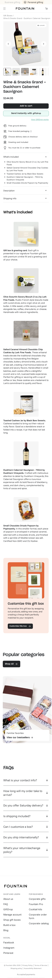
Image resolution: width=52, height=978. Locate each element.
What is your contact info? (20, 780)
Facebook (8, 942)
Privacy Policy (27, 965)
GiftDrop (8, 909)
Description (9, 190)
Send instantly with (21, 113)
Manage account (12, 914)
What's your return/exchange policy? (21, 850)
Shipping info (9, 198)
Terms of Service (40, 965)
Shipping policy (16, 968)
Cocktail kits (35, 909)
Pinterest (8, 952)
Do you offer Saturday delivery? (23, 805)
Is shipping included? (16, 816)
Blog (5, 930)
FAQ (5, 904)
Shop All (9, 664)
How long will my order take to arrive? (22, 793)
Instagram (8, 947)
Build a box (9, 925)
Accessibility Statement (32, 968)
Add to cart (26, 106)
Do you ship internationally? (21, 837)
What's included (11, 156)
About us (8, 898)
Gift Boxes (7, 15)
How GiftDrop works (40, 119)
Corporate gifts (37, 898)
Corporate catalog (39, 923)
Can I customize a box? (18, 826)
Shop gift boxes (12, 919)
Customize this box (18, 626)
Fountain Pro (36, 904)
